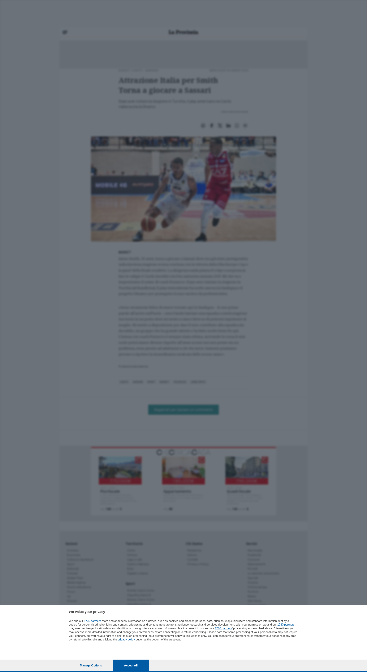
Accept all (131, 665)
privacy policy (126, 639)
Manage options (91, 665)
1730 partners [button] (92, 620)
